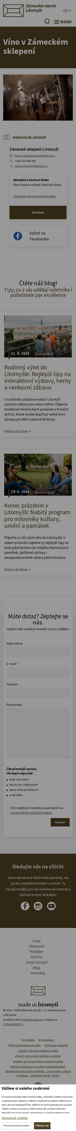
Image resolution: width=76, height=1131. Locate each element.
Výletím (36, 957)
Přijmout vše (42, 1125)
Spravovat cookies (15, 1118)
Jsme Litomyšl (37, 962)
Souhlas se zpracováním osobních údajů (38, 1061)
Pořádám (36, 951)
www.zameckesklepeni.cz (31, 166)
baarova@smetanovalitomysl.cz (35, 156)
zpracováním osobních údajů (31, 812)
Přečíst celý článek (16, 431)
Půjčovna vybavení (56, 1045)
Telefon (12, 684)
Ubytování (36, 946)
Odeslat (60, 822)
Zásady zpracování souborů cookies (38, 1056)
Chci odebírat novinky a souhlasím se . (37, 810)
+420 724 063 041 (25, 161)
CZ (65, 10)
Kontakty (38, 973)
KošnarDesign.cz (32, 1020)
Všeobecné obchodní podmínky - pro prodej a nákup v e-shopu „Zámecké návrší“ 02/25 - (38, 1073)
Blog (36, 968)
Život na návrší (44, 354)
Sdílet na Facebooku (39, 235)
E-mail (12, 664)
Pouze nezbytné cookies (17, 1125)
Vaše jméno (14, 643)
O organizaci (46, 1040)
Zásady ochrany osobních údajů (38, 1051)
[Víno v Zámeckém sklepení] (38, 97)
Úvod (36, 941)
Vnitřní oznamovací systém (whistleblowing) (38, 1066)
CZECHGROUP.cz (13, 1024)
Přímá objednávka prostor (24, 1045)
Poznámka (14, 704)
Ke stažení (28, 1040)
